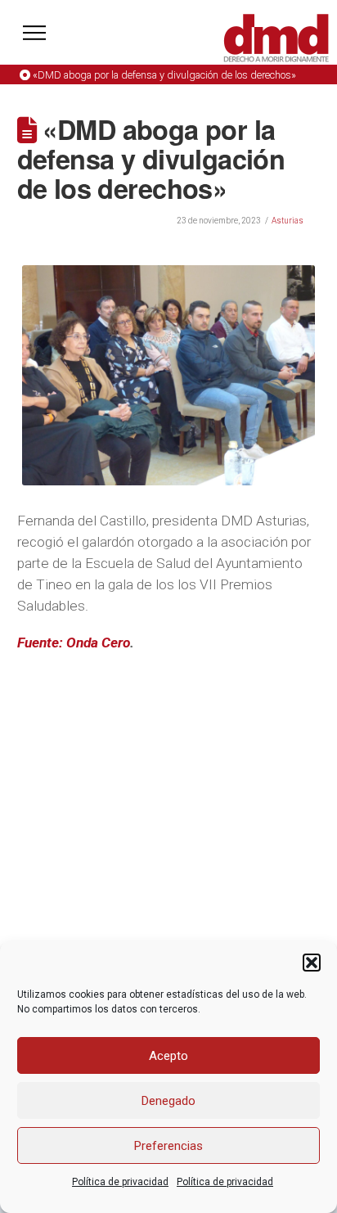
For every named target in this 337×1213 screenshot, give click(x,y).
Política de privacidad (120, 1182)
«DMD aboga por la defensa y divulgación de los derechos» (164, 75)
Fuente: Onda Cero (73, 642)
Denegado (168, 1101)
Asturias (287, 220)
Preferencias (168, 1146)
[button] (311, 962)
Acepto (168, 1055)
